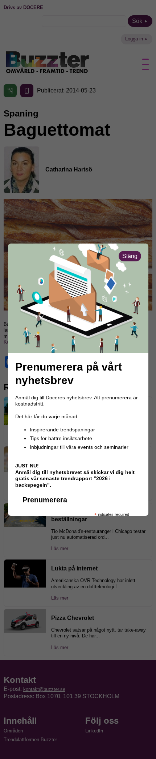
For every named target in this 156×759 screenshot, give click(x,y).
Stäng (129, 256)
